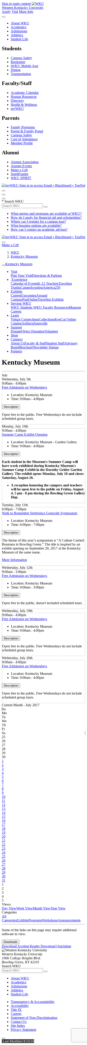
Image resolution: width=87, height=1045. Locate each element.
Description (11, 406)
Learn (15, 315)
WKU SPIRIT (21, 178)
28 (3, 868)
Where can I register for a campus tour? (38, 221)
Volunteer (51, 331)
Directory (17, 101)
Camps (25, 287)
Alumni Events (21, 166)
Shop (14, 335)
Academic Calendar (25, 93)
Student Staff (55, 343)
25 (3, 856)
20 (3, 836)
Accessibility (20, 1006)
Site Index (18, 1026)
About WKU (20, 23)
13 (3, 809)
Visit (15, 12)
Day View (9, 908)
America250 (51, 287)
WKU (15, 252)
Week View (24, 908)
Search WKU (13, 201)
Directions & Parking (47, 275)
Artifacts (28, 323)
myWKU (17, 108)
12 (3, 805)
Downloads (11, 942)
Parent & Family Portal (27, 131)
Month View (42, 908)
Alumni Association (25, 162)
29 (3, 872)
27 (3, 864)
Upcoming (28, 295)
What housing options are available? (36, 225)
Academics (18, 27)
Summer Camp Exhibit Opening (25, 434)
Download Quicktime (56, 946)
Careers (16, 1014)
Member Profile (22, 143)
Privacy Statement (23, 1029)
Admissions (19, 31)
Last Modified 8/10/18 (18, 1041)
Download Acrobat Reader (21, 946)
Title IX (16, 1010)
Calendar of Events (24, 283)
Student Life (19, 39)
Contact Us (19, 1022)
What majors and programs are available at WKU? (46, 213)
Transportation (21, 74)
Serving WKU (21, 303)
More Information (14, 560)
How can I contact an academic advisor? (39, 229)
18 (3, 828)
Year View (58, 908)
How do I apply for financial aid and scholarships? (46, 217)
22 (3, 844)
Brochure (26, 347)
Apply (6, 12)
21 (3, 840)
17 (3, 824)
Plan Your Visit (21, 275)
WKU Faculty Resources (51, 307)
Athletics (17, 35)
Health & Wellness (24, 104)
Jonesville (41, 323)
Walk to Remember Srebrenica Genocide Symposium (39, 513)
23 (3, 848)
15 (3, 817)
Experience (19, 279)
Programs (35, 920)
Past (25, 299)
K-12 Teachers (48, 283)
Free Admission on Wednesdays (24, 387)
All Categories (9, 918)
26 (3, 860)
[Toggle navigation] (3, 265)
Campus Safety (21, 58)
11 (3, 801)
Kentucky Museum (24, 256)
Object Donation (32, 331)
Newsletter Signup (46, 347)
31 (3, 880)
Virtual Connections (25, 319)
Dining (16, 70)
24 (3, 852)
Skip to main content (16, 4)
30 (3, 876)
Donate (16, 331)
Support (16, 327)
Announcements (69, 920)
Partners (16, 351)
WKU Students (22, 307)
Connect (17, 339)
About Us (18, 343)
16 (3, 820)
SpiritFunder (19, 174)
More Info (26, 12)
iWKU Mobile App (24, 66)
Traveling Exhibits (51, 299)
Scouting (36, 287)
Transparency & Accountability (33, 1002)
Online (33, 299)
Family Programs (23, 127)
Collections (47, 319)
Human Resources (24, 97)
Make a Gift (19, 170)
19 (3, 832)
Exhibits (16, 291)
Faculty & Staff (35, 343)
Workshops (50, 920)
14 (3, 813)
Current (16, 295)
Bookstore (18, 62)
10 (3, 797)
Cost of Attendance (24, 139)
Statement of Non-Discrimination (34, 1018)
